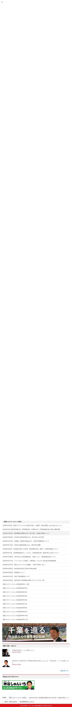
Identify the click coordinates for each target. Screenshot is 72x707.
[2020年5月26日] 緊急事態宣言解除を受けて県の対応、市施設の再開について (26, 533)
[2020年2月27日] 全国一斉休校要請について (16, 576)
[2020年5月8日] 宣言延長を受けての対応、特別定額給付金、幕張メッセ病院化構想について (30, 549)
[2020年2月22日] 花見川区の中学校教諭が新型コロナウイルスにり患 (23, 580)
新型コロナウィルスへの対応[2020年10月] (15, 615)
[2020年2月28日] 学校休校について (14, 572)
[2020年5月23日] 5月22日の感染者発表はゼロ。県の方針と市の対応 (23, 537)
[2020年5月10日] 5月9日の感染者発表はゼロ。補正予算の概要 (22, 545)
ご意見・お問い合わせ (10, 701)
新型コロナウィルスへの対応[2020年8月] (15, 608)
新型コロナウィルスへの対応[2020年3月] (15, 588)
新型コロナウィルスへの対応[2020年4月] (15, 592)
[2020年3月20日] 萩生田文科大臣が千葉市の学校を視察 (19, 568)
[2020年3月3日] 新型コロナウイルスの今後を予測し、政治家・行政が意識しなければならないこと (32, 525)
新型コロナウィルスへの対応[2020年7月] (15, 604)
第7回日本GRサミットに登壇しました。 (24, 650)
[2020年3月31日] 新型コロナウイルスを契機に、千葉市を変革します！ (24, 564)
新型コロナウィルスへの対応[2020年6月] (15, 600)
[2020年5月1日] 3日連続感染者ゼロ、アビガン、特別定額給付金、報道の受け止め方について (31, 553)
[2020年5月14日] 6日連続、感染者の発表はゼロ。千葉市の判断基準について (26, 541)
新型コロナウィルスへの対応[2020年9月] (15, 611)
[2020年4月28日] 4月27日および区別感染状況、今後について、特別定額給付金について (29, 557)
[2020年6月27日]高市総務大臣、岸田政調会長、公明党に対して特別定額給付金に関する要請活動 (31, 529)
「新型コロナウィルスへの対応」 (13, 521)
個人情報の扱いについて (27, 701)
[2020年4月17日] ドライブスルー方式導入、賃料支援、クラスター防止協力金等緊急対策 (29, 561)
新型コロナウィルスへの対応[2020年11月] (15, 619)
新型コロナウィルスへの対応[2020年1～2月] (16, 584)
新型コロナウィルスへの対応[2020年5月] (15, 596)
